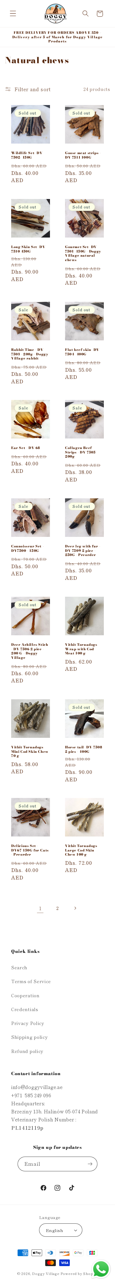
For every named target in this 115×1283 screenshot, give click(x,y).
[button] (13, 14)
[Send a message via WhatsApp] (101, 1269)
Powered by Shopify (79, 1273)
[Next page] (75, 908)
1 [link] (40, 908)
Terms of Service (31, 981)
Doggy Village (46, 1273)
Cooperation (25, 995)
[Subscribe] (90, 1164)
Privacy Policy (27, 1023)
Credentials (24, 1009)
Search (19, 967)
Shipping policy (29, 1037)
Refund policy (27, 1051)
